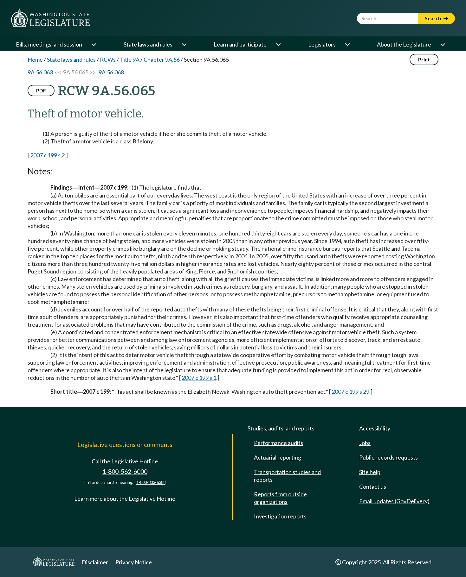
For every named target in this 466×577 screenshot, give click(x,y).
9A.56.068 (111, 72)
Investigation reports (280, 516)
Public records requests (388, 457)
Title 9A (129, 59)
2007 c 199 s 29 (350, 391)
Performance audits (278, 442)
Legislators (322, 44)
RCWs (108, 59)
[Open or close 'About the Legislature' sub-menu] (443, 44)
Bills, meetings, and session (49, 44)
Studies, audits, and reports (281, 428)
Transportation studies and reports (287, 475)
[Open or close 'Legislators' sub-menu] (347, 44)
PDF (41, 90)
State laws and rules (148, 44)
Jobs (365, 442)
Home (35, 59)
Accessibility (374, 428)
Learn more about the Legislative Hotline (124, 498)
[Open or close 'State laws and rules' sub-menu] (184, 44)
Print (424, 59)
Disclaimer (95, 562)
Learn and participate (240, 44)
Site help (369, 471)
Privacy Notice (133, 562)
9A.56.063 (40, 72)
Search (433, 18)
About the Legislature (404, 44)
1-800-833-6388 (150, 482)
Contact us (372, 486)
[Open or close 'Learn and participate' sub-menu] (278, 44)
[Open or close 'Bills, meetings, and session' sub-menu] (93, 44)
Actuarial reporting (277, 457)
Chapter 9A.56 (162, 59)
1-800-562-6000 (124, 471)
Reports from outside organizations (280, 498)
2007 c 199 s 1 (199, 377)
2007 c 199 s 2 (47, 155)
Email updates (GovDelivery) (394, 501)
